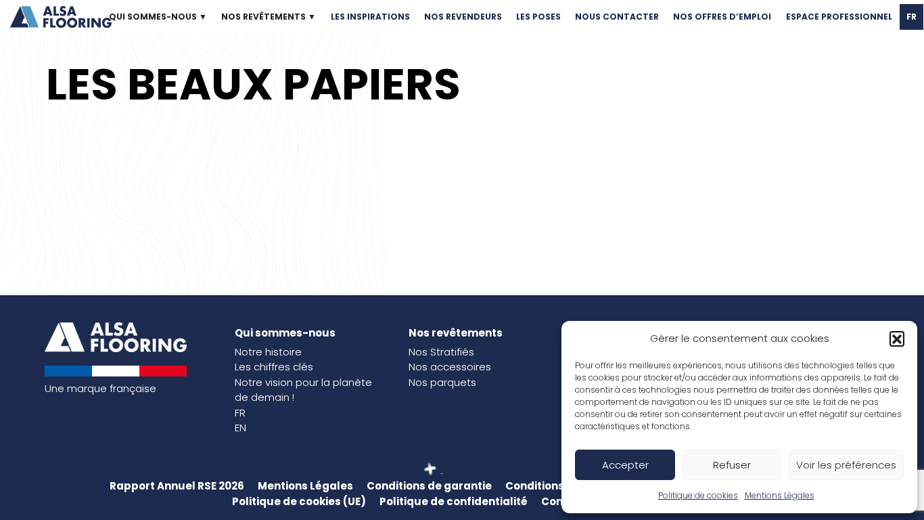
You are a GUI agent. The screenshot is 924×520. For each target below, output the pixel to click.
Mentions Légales (779, 495)
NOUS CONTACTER (617, 16)
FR (911, 16)
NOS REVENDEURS (463, 16)
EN (240, 427)
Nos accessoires (450, 367)
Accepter (625, 465)
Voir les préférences (846, 465)
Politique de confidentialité (453, 501)
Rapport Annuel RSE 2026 (177, 486)
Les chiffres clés (274, 367)
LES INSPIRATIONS (370, 16)
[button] (897, 338)
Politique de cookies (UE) (299, 501)
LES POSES (538, 16)
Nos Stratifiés (441, 352)
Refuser (732, 465)
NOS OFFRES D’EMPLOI (722, 16)
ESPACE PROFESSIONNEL (839, 16)
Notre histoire (268, 352)
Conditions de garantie (429, 486)
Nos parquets (442, 382)
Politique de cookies (698, 495)
